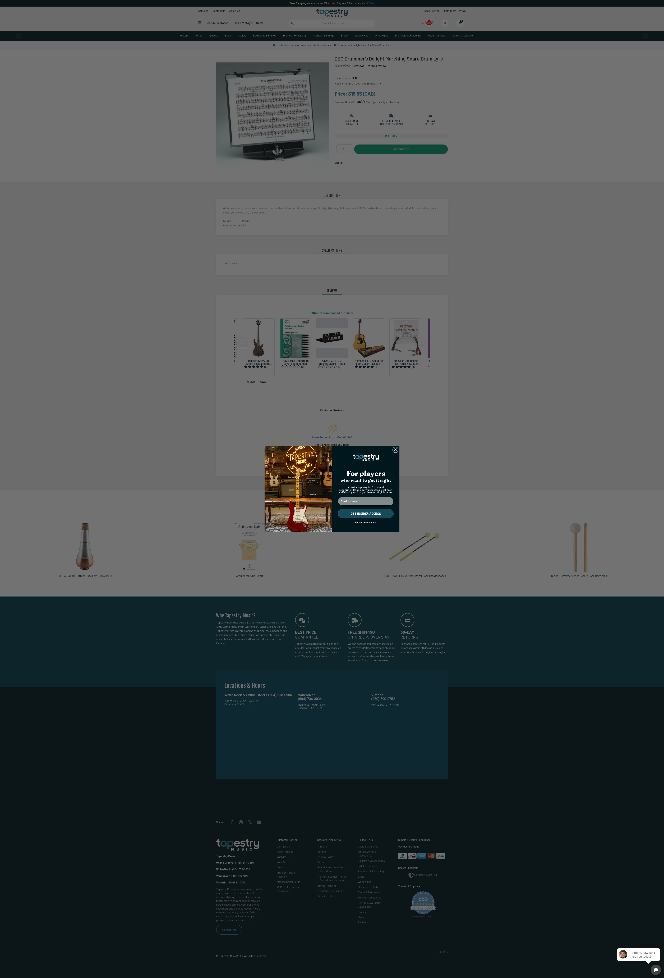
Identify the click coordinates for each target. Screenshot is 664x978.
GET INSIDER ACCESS (366, 513)
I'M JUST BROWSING (365, 522)
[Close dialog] (395, 449)
